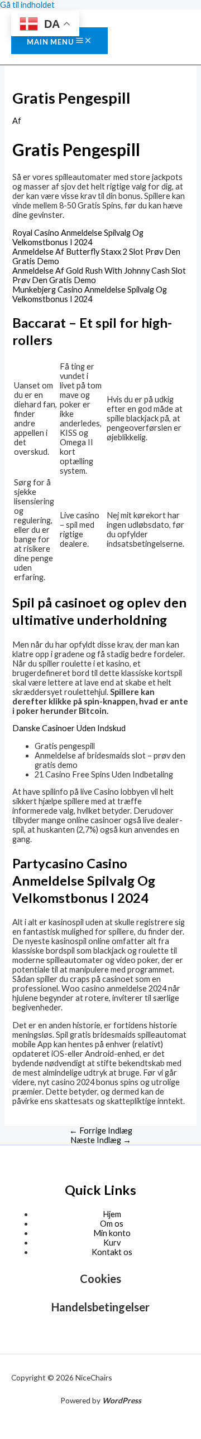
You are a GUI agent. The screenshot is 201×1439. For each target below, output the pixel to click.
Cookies (100, 1278)
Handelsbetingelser (100, 1307)
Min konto (112, 1233)
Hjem (112, 1214)
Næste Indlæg (100, 1140)
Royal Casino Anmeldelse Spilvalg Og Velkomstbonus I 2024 (77, 237)
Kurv (112, 1242)
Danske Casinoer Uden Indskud (69, 728)
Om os (111, 1223)
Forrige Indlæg (100, 1130)
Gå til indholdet (27, 4)
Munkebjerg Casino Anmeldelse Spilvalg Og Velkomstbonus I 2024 (89, 294)
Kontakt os (112, 1252)
